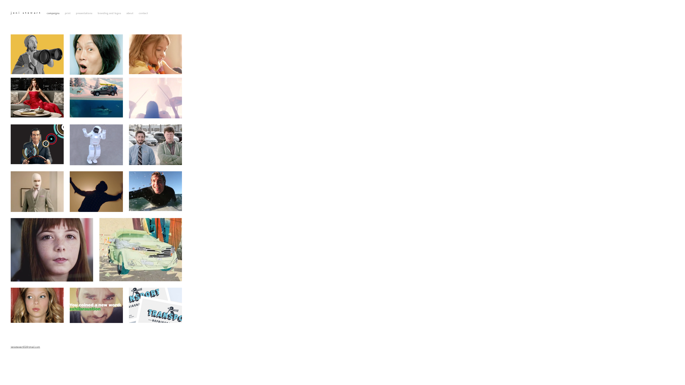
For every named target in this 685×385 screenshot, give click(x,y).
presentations (84, 13)
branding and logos (109, 13)
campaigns (53, 13)
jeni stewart (26, 12)
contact (143, 13)
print (68, 13)
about (129, 13)
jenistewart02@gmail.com (25, 346)
